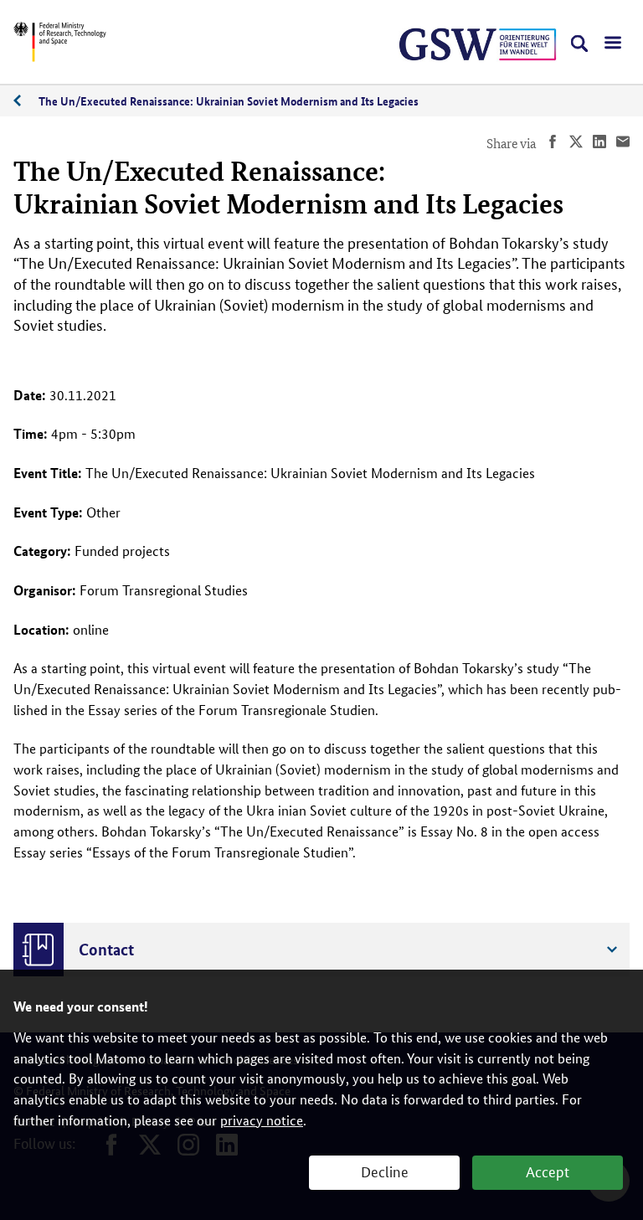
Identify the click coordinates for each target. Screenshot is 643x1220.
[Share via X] (576, 143)
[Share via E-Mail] (623, 143)
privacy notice (261, 1120)
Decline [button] (385, 1171)
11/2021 (26, 100)
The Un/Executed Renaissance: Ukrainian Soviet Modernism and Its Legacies (229, 100)
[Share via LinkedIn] (599, 143)
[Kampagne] (509, 44)
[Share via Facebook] (552, 143)
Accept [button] (547, 1171)
